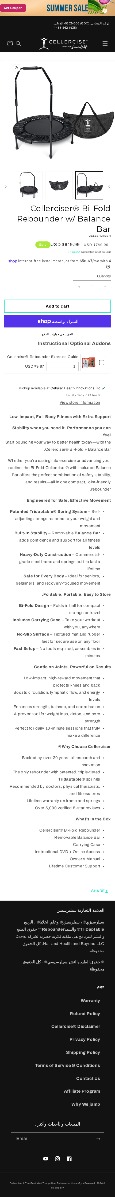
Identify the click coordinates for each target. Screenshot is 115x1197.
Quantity (104, 276)
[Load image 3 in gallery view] (29, 185)
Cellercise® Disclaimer (75, 1026)
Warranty (90, 1000)
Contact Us (88, 1078)
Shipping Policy (83, 1052)
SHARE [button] (98, 891)
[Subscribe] (98, 1138)
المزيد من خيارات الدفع (57, 334)
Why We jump (85, 1104)
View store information (80, 402)
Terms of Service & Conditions (67, 1065)
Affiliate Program (82, 1091)
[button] (105, 43)
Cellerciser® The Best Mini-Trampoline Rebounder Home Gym (47, 1183)
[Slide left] (109, 187)
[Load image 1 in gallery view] (89, 185)
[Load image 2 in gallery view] (59, 185)
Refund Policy (85, 1013)
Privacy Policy (85, 1039)
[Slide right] (6, 187)
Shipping (74, 251)
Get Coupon (13, 8)
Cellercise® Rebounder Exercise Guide (43, 357)
